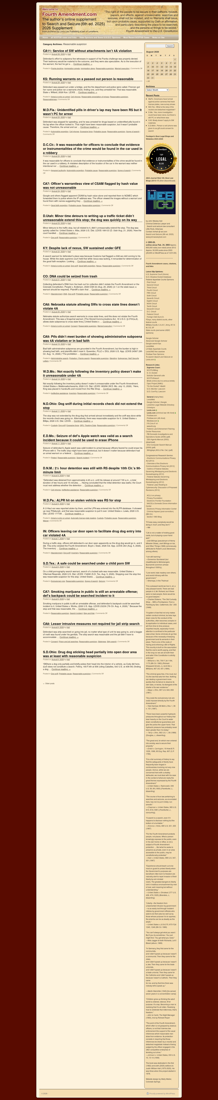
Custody (54, 425)
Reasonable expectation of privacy (95, 96)
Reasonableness (50, 99)
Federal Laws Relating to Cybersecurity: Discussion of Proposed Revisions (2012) (161, 487)
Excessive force (86, 131)
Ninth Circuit (152, 303)
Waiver (46, 520)
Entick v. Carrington (155, 748)
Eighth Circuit (152, 301)
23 (148, 74)
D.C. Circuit (151, 311)
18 (157, 70)
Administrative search (59, 358)
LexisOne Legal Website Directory (160, 404)
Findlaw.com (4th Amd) (156, 418)
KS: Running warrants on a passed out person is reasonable (88, 79)
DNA (65, 294)
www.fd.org (151, 426)
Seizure (102, 581)
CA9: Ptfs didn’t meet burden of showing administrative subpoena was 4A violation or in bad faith (92, 338)
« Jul (148, 81)
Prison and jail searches (68, 641)
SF (153, 327)
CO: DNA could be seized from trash (70, 276)
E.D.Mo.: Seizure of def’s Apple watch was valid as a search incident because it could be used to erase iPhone (88, 437)
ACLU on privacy (153, 495)
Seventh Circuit (153, 298)
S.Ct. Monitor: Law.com (156, 388)
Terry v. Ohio (153, 732)
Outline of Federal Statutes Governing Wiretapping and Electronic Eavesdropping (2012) (161, 471)
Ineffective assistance (59, 393)
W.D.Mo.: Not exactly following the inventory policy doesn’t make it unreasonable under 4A (92, 373)
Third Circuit (152, 287)
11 (157, 67)
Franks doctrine (57, 68)
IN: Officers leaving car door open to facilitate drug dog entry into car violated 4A (92, 533)
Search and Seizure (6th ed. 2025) (160, 234)
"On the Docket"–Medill (156, 386)
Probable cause (100, 131)
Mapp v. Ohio (153, 690)
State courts (150, 330)
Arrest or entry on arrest (60, 96)
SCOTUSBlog (152, 370)
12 (162, 67)
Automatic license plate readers (83, 518)
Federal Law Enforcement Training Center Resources (160, 430)
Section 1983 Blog (154, 516)
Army (168, 324)
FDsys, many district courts (156, 319)
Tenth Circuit (152, 306)
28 (171, 74)
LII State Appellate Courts (156, 348)
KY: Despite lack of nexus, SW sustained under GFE (82, 248)
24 (153, 74)
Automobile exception (60, 131)
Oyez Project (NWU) (155, 383)
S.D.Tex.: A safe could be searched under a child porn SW (86, 563)
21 (171, 70)
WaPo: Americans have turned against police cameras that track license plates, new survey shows (161, 101)
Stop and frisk (88, 613)
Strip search (112, 641)
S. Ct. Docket (152, 372)
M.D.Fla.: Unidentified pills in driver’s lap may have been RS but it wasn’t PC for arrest (92, 111)
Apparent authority (58, 170)
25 (157, 74)
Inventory (72, 393)
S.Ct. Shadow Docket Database (158, 277)
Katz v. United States (156, 857)
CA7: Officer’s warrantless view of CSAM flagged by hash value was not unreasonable (90, 185)
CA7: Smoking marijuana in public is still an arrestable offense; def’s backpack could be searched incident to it (90, 593)
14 (171, 67)
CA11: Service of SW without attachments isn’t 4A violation (87, 50)
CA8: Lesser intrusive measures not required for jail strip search (91, 623)
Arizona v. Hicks (154, 825)
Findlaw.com (152, 415)
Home (45, 37)
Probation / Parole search (79, 358)
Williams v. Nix (153, 660)
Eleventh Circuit (153, 308)
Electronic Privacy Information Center (162, 508)
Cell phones (76, 96)
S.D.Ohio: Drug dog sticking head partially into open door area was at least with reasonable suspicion (90, 654)
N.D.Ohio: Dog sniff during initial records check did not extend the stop (92, 405)
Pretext (54, 457)
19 (162, 70)
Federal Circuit (153, 314)
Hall (69, 54)
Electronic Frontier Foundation (159, 500)
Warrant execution (122, 68)
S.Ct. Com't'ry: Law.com (156, 391)
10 (153, 67)
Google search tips (153, 343)
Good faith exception (59, 205)
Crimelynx (151, 407)
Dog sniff (54, 237)
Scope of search (132, 131)
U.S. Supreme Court (154, 274)
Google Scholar (152, 338)
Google (164, 402)
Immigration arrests (72, 68)
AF (172, 324)
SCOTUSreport (153, 378)
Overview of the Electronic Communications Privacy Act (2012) (160, 464)
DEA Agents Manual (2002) (158, 439)
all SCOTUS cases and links (64, 37)
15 (175, 67)
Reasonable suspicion (105, 68)
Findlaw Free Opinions (155, 354)
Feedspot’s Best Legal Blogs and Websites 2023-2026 (160, 137)
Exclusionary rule (58, 581)
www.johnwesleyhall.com (156, 237)
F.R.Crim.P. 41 (152, 423)
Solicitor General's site (156, 375)
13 (166, 67)
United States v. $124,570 (158, 924)
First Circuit (151, 282)
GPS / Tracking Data (88, 425)
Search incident (83, 457)
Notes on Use (158, 37)
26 (162, 74)
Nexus (98, 265)
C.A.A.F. (161, 324)
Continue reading (82, 63)
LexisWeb (150, 346)
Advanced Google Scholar (156, 340)
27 (166, 74)
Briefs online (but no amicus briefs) (161, 380)
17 (153, 70)
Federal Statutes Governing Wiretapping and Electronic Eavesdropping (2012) (157, 479)
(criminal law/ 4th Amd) (160, 412)
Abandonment (56, 294)
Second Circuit (153, 285)
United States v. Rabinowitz (159, 786)
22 (175, 70)
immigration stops (88, 68)
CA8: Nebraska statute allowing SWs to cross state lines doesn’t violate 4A (91, 306)
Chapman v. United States (158, 807)
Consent (74, 326)
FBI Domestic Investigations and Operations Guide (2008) (159, 435)
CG (149, 327)
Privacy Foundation (154, 498)
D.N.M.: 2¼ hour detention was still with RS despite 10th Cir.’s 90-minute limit (92, 470)
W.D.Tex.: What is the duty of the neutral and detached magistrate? (161, 108)
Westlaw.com (152, 420)
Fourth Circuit (152, 290)
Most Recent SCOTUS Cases (136, 37)
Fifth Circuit (151, 293)
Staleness (102, 641)
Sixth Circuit (151, 295)
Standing (113, 358)
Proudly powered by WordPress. (162, 1093)
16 (148, 70)
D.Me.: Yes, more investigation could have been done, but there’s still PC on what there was (162, 115)
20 (166, 70)
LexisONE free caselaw (155, 351)
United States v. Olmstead (158, 892)
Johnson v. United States (158, 1055)
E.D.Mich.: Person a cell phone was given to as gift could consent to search (162, 128)
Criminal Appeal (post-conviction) (160, 511)
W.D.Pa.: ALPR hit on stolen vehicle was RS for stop (82, 500)
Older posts (48, 683)
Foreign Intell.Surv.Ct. (155, 316)
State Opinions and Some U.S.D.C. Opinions (99, 37)
